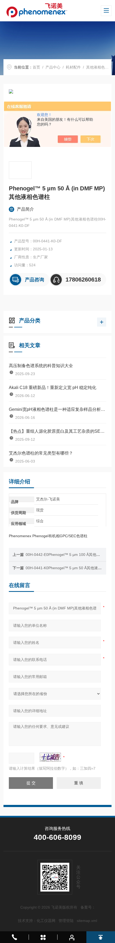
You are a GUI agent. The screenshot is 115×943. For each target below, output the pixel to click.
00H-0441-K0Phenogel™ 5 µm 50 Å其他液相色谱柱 (69, 568)
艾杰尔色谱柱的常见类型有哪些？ (41, 453)
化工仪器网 (46, 920)
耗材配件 (73, 67)
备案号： (87, 907)
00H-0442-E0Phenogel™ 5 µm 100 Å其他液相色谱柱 (70, 554)
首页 (36, 67)
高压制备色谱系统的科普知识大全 (41, 365)
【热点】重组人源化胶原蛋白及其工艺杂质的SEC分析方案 (57, 431)
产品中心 (52, 67)
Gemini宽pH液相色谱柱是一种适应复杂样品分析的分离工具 (57, 409)
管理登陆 (66, 920)
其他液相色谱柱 (99, 67)
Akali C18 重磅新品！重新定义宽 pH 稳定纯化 (52, 387)
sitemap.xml (87, 920)
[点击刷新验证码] (50, 757)
